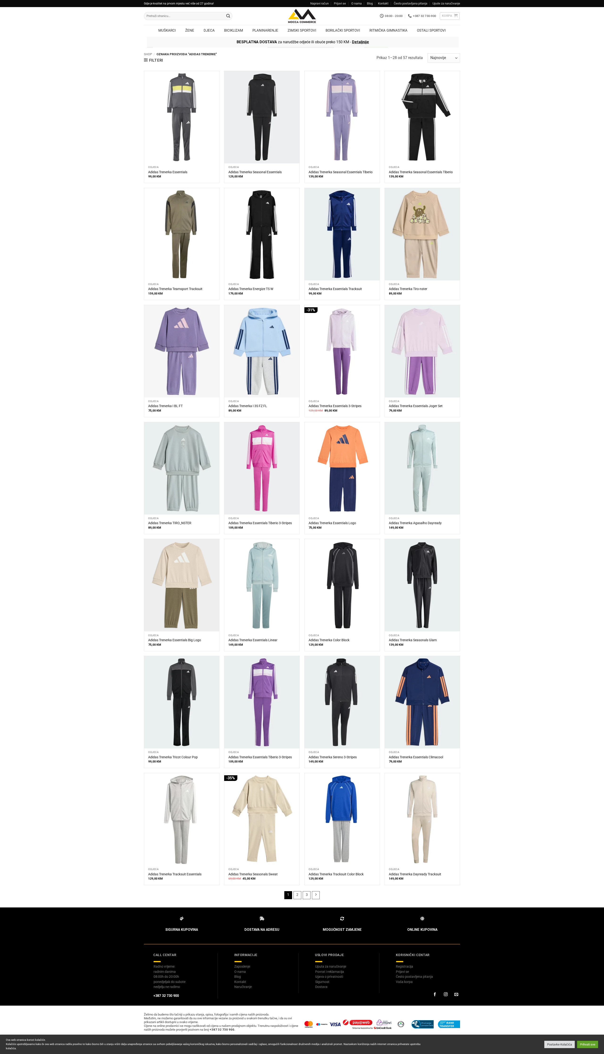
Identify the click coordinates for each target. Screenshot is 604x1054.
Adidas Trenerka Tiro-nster (408, 289)
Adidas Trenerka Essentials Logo (332, 523)
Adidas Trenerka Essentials (167, 172)
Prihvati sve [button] (587, 1044)
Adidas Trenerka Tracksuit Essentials (174, 874)
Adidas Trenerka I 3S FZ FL (247, 406)
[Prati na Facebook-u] (435, 994)
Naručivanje (243, 987)
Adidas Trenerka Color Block (329, 640)
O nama (356, 3)
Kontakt (383, 3)
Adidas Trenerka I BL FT (165, 406)
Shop (148, 54)
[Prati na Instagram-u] (445, 994)
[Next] (316, 895)
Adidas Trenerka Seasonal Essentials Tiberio (341, 172)
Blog (370, 3)
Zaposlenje (242, 966)
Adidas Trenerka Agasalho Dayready (415, 523)
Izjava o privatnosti (329, 976)
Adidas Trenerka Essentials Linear (252, 640)
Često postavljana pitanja (410, 3)
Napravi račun (319, 3)
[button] (450, 16)
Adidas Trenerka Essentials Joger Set (416, 406)
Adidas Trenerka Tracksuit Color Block (336, 874)
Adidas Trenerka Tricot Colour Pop (173, 757)
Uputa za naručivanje (330, 966)
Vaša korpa (404, 982)
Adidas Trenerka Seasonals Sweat (253, 874)
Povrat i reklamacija (329, 972)
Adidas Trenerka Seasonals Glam (413, 640)
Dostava (321, 987)
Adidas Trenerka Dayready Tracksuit (415, 874)
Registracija (404, 966)
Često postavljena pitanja (414, 976)
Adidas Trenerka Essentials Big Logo (174, 640)
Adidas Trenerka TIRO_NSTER (169, 523)
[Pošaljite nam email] (456, 994)
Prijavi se (340, 3)
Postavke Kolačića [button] (559, 1044)
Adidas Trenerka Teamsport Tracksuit (175, 289)
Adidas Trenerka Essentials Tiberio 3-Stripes (260, 523)
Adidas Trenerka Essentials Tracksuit (335, 289)
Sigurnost (322, 982)
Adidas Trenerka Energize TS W (250, 289)
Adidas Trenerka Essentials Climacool (416, 757)
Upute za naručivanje (446, 3)
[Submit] (228, 16)
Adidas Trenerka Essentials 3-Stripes (335, 406)
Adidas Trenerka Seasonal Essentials (255, 172)
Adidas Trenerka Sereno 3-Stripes (333, 757)
